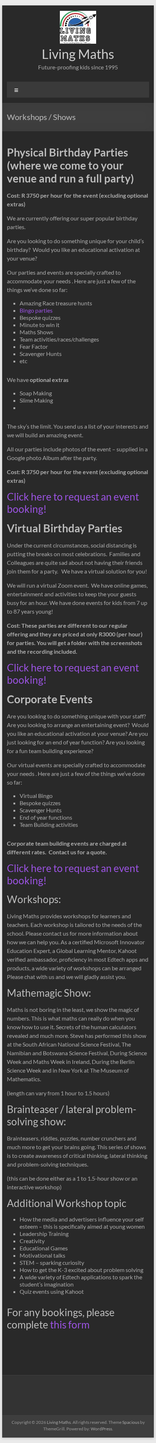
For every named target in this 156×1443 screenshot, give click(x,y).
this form (70, 1324)
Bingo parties (36, 310)
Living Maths (78, 54)
